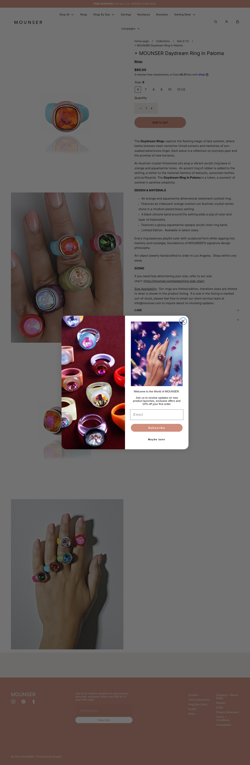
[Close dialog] (183, 321)
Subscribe (156, 427)
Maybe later (156, 439)
